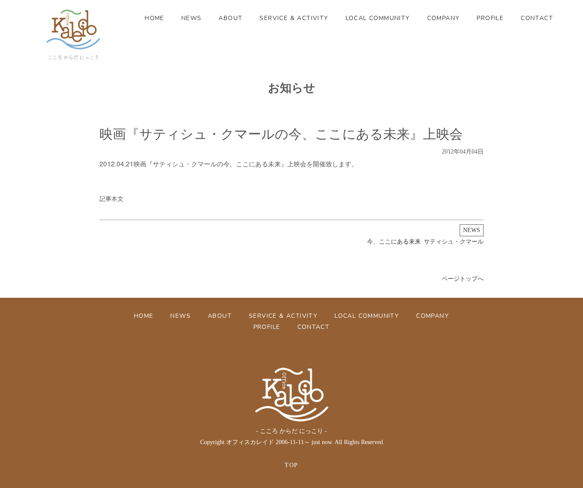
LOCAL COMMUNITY (378, 18)
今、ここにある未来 (394, 241)
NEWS (191, 18)
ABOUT (230, 18)
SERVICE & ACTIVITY (293, 18)
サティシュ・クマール (454, 241)
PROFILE (490, 18)
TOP (291, 465)
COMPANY (443, 18)
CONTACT (537, 18)
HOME (154, 18)
